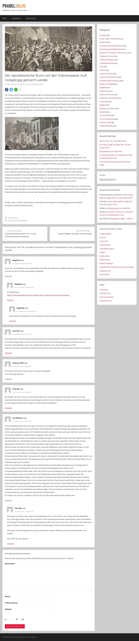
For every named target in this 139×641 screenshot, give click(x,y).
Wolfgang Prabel (37, 84)
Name (8, 596)
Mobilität (103, 88)
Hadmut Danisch (106, 263)
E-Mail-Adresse (11, 603)
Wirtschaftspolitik (106, 126)
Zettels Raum (105, 260)
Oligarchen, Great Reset (108, 98)
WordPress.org (105, 301)
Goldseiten (104, 241)
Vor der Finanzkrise (107, 119)
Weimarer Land (105, 122)
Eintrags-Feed (105, 293)
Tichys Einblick (105, 234)
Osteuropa (104, 102)
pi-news (103, 237)
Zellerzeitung (105, 245)
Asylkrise (103, 42)
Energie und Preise (107, 56)
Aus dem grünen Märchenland (111, 46)
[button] (6, 89)
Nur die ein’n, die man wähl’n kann (113, 141)
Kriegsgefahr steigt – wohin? (120, 219)
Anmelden (104, 290)
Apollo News (105, 256)
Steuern (102, 112)
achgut (102, 252)
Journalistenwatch (107, 249)
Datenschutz (31, 18)
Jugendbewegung (106, 63)
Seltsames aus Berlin (107, 109)
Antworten (8, 276)
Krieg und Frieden (106, 74)
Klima (102, 67)
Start (5, 18)
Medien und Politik (106, 84)
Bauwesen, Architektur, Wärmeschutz (114, 53)
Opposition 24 (105, 271)
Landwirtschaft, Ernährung (109, 81)
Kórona (102, 70)
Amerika (103, 35)
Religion (102, 105)
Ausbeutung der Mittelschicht (111, 49)
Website (8, 609)
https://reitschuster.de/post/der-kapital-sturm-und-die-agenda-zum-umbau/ (38, 295)
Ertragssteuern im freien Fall (111, 151)
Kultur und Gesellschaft (108, 77)
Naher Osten (104, 91)
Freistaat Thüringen (107, 60)
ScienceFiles (105, 274)
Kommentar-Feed (107, 297)
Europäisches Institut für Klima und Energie (117, 267)
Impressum (16, 18)
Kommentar (10, 564)
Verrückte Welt (13, 218)
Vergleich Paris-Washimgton (17, 220)
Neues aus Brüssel (107, 95)
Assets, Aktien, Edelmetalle (110, 39)
